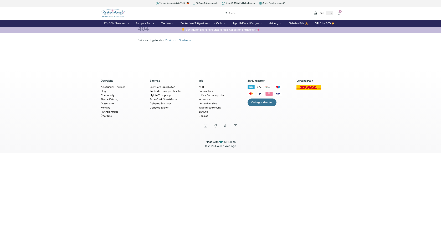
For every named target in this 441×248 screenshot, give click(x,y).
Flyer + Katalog (109, 99)
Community (107, 95)
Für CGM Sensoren (115, 23)
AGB (201, 87)
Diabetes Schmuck (160, 103)
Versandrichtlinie (208, 103)
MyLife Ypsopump (160, 95)
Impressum (205, 99)
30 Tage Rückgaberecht (207, 3)
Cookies (203, 115)
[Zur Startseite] (113, 13)
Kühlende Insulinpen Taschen (166, 91)
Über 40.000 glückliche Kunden (240, 3)
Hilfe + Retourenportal (211, 95)
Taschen (166, 23)
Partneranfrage (109, 111)
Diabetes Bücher (159, 107)
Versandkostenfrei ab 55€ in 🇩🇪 (174, 3)
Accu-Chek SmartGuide (163, 99)
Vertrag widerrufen (262, 102)
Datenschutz (206, 91)
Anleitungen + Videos (113, 87)
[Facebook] (215, 125)
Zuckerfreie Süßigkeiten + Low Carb (201, 23)
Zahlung (203, 111)
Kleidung (274, 23)
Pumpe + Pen (143, 23)
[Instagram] (205, 125)
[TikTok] (225, 125)
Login (321, 13)
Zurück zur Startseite (178, 40)
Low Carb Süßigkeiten (162, 87)
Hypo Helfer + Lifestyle (245, 23)
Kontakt (105, 107)
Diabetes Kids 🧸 (298, 23)
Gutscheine (107, 103)
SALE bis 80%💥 (325, 23)
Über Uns (106, 115)
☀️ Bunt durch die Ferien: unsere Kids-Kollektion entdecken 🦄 (220, 29)
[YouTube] (235, 125)
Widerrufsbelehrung (210, 107)
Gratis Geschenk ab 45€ (273, 3)
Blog (103, 91)
